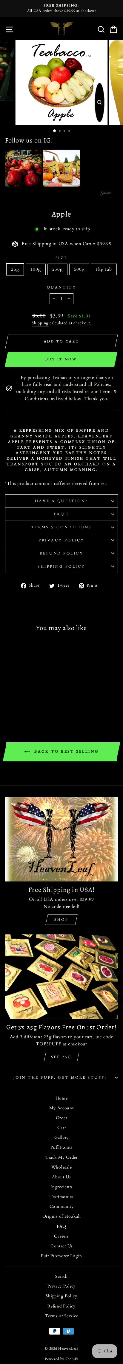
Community (62, 1206)
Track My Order (61, 1157)
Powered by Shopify (61, 1359)
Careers (61, 1236)
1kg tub (104, 269)
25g (15, 269)
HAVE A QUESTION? (61, 501)
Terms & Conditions (61, 527)
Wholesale (61, 1167)
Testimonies (61, 1196)
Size (61, 258)
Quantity (61, 287)
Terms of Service (61, 1316)
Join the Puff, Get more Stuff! (60, 1077)
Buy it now (61, 359)
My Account (61, 1108)
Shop (61, 919)
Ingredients (61, 1187)
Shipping (40, 323)
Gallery (61, 1137)
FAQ (61, 1226)
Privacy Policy (61, 540)
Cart (61, 1127)
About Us (61, 1177)
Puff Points (61, 1147)
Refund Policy (62, 553)
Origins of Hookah (61, 1216)
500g (79, 269)
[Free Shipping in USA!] (61, 839)
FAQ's (62, 514)
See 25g (61, 1057)
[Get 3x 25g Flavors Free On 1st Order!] (61, 976)
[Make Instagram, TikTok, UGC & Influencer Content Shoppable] (106, 194)
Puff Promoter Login (61, 1256)
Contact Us (61, 1246)
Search (61, 1276)
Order (61, 1118)
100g (35, 269)
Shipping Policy (61, 566)
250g (57, 269)
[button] (23, 168)
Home (62, 1098)
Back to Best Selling (66, 751)
